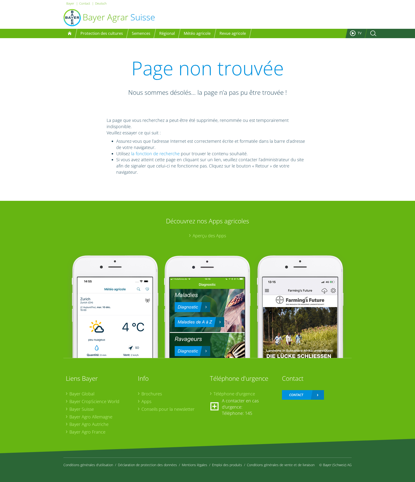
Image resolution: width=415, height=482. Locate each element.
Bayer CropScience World (94, 401)
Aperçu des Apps (209, 235)
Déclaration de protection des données (147, 465)
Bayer (70, 3)
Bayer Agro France (87, 432)
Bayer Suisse (81, 409)
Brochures (151, 394)
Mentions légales (194, 465)
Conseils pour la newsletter (168, 409)
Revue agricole (233, 33)
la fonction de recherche (155, 153)
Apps (146, 401)
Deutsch (101, 3)
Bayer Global (81, 394)
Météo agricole (197, 33)
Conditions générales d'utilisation (88, 465)
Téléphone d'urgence (234, 394)
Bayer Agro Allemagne (90, 417)
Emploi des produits (227, 465)
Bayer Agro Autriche (89, 424)
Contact (84, 3)
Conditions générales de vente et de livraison (281, 465)
